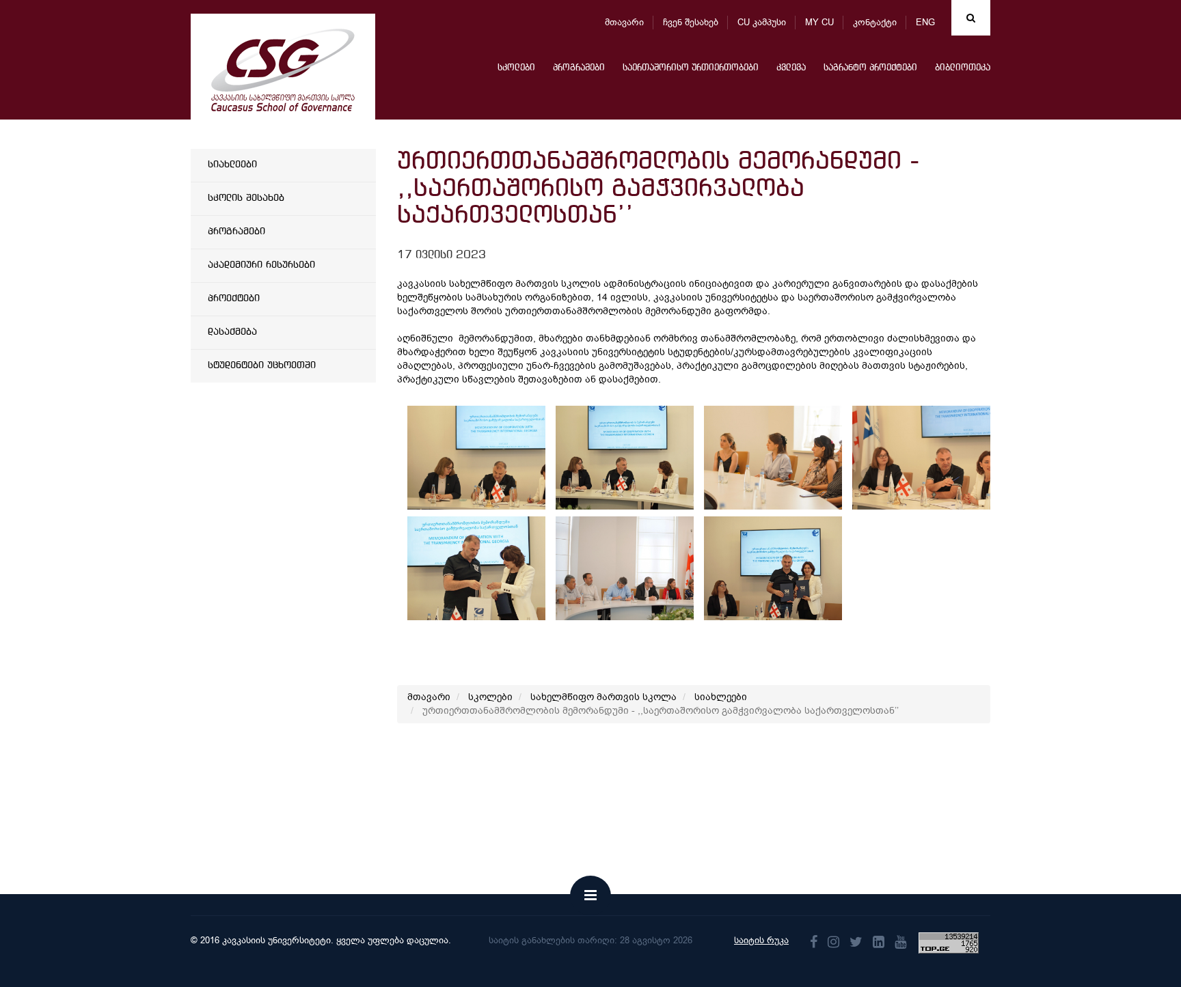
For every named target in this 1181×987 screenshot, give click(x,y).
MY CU (819, 22)
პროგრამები (579, 68)
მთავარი (624, 22)
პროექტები (234, 298)
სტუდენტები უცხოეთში (262, 365)
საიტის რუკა (761, 940)
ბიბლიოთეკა (962, 68)
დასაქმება (232, 332)
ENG (925, 22)
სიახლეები (232, 164)
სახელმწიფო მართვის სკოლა (603, 697)
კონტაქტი (875, 22)
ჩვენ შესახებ (690, 22)
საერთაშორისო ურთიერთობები (691, 68)
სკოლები (516, 68)
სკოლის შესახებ (246, 198)
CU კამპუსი (761, 22)
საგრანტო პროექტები (870, 68)
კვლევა (791, 68)
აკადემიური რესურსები (261, 265)
